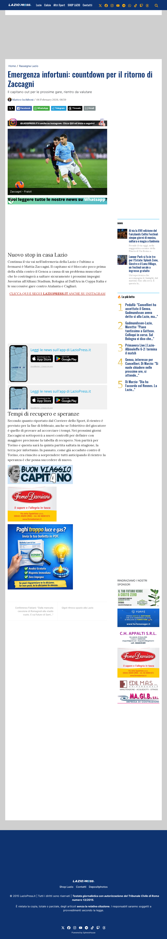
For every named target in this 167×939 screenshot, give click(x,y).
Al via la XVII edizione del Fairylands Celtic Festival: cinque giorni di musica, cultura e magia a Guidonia (144, 235)
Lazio (39, 5)
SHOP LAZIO (74, 5)
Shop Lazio (66, 886)
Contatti (87, 5)
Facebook (25, 108)
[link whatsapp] (130, 5)
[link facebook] (106, 5)
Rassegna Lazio (28, 66)
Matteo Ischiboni (22, 99)
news (120, 223)
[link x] (100, 5)
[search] (156, 5)
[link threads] (147, 5)
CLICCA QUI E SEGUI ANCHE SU (57, 294)
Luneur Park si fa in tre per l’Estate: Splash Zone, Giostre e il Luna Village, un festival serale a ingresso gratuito (143, 264)
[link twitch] (141, 5)
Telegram (60, 108)
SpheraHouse (89, 932)
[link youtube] (118, 5)
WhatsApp (42, 108)
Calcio (47, 5)
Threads (76, 108)
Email (91, 108)
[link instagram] (112, 5)
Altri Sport (59, 5)
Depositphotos (98, 886)
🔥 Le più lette (126, 296)
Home (12, 66)
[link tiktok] (135, 5)
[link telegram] (124, 5)
